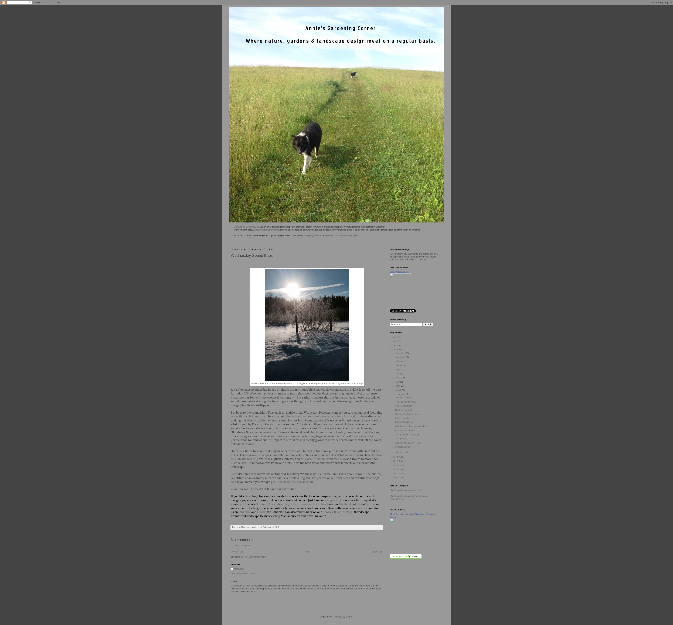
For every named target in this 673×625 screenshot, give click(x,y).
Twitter (370, 504)
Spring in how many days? (407, 434)
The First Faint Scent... (405, 402)
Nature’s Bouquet (403, 410)
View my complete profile (243, 573)
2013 (396, 461)
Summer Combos (403, 397)
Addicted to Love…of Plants (408, 443)
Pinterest (361, 508)
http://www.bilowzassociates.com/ (406, 490)
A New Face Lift (402, 418)
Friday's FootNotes (404, 422)
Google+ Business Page (338, 512)
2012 (396, 465)
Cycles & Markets (403, 406)
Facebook (345, 504)
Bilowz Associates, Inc (273, 504)
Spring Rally (401, 438)
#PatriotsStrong (402, 447)
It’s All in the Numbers (405, 430)
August (399, 369)
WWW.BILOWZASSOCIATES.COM (341, 235)
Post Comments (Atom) (255, 557)
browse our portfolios (311, 504)
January (400, 452)
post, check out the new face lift (292, 482)
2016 (396, 345)
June (398, 377)
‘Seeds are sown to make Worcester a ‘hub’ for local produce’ (327, 416)
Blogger (349, 617)
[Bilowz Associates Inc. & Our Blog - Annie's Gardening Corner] (400, 547)
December (401, 353)
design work (333, 500)
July (398, 373)
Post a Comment (243, 545)
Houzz (261, 512)
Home (307, 552)
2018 (396, 337)
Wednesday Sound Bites (407, 414)
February (400, 394)
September (401, 365)
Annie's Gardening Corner (266, 230)
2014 (396, 457)
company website (312, 235)
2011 (396, 469)
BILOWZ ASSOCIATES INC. (247, 227)
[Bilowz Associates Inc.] (400, 302)
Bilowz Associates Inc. (399, 272)
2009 (396, 477)
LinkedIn (245, 512)
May (398, 382)
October (400, 361)
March (399, 390)
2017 (396, 341)
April (398, 386)
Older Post (377, 552)
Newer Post (237, 552)
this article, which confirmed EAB (323, 459)
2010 (396, 473)
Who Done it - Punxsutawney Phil (411, 426)
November (401, 357)
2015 (396, 349)
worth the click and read (250, 416)
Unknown (239, 569)
